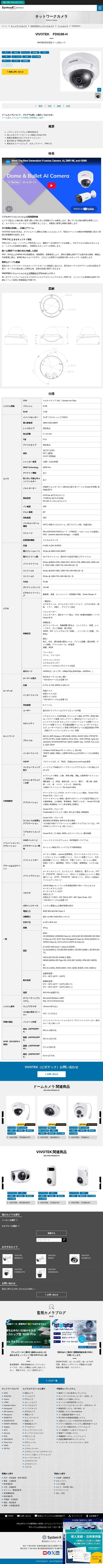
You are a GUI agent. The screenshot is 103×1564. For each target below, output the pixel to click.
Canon (6, 1399)
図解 (59, 106)
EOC (6, 1436)
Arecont (7, 1433)
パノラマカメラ (31, 1408)
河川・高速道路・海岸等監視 (15, 1478)
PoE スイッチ (30, 1436)
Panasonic (8, 1415)
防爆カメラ (29, 1421)
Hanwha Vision (10, 1405)
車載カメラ (29, 1415)
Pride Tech (8, 1442)
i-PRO (6, 1402)
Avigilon (7, 1427)
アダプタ (28, 1467)
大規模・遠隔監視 (63, 1478)
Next (100, 1117)
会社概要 (92, 1516)
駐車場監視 (8, 1484)
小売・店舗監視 (10, 1487)
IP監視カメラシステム (66, 1389)
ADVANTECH (9, 1421)
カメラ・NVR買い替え (65, 1487)
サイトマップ (77, 1516)
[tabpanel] (97, 95)
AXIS (6, 1393)
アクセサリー (30, 1427)
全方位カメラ (30, 1411)
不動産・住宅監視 (11, 1499)
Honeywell (8, 1408)
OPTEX (7, 1448)
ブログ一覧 (52, 1381)
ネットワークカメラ (10, 1389)
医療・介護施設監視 (12, 1505)
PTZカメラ (29, 1399)
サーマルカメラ (31, 1405)
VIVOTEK (7, 1396)
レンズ (27, 1445)
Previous (3, 1117)
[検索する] (64, 1240)
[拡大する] (99, 90)
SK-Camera (8, 1411)
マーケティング (62, 1490)
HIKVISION (8, 1439)
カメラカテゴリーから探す (34, 1389)
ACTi (6, 1430)
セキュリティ (61, 1481)
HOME (10, 1516)
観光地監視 (8, 1496)
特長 (50, 106)
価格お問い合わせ (16, 72)
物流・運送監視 (10, 1502)
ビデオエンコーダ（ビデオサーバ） (39, 1452)
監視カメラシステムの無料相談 (50, 1516)
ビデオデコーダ (31, 1461)
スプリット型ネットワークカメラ (38, 1455)
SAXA (6, 1445)
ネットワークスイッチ (33, 1430)
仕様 (68, 106)
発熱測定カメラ (31, 1424)
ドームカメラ (30, 1396)
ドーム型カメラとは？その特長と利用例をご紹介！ (23, 118)
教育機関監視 (9, 1493)
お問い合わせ (52, 1074)
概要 (40, 106)
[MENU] (100, 8)
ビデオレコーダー (32, 1448)
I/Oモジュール (30, 1442)
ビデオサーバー (31, 1464)
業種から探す (7, 1473)
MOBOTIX (8, 1418)
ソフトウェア (30, 1439)
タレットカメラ (31, 1402)
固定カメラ (29, 1393)
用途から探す (59, 1473)
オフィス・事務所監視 (12, 1490)
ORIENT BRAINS (10, 1424)
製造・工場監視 (10, 1481)
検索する (51, 1233)
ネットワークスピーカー (34, 1433)
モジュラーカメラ (32, 1418)
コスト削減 (60, 1484)
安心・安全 (60, 1493)
